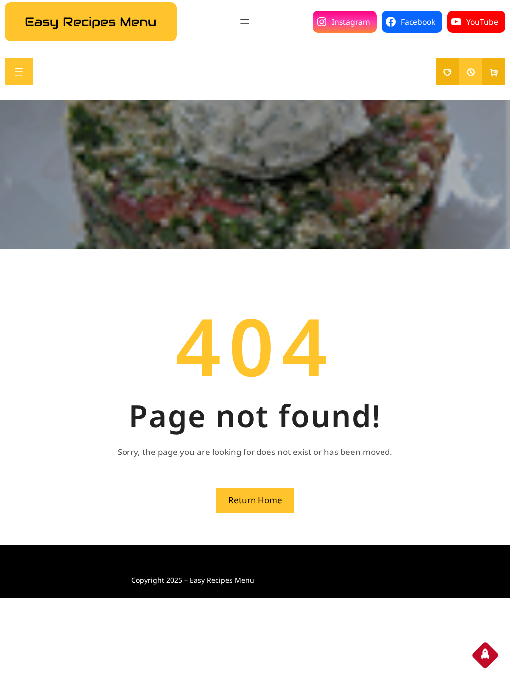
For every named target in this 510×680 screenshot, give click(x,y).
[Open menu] (244, 21)
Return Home (255, 500)
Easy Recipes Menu (90, 22)
